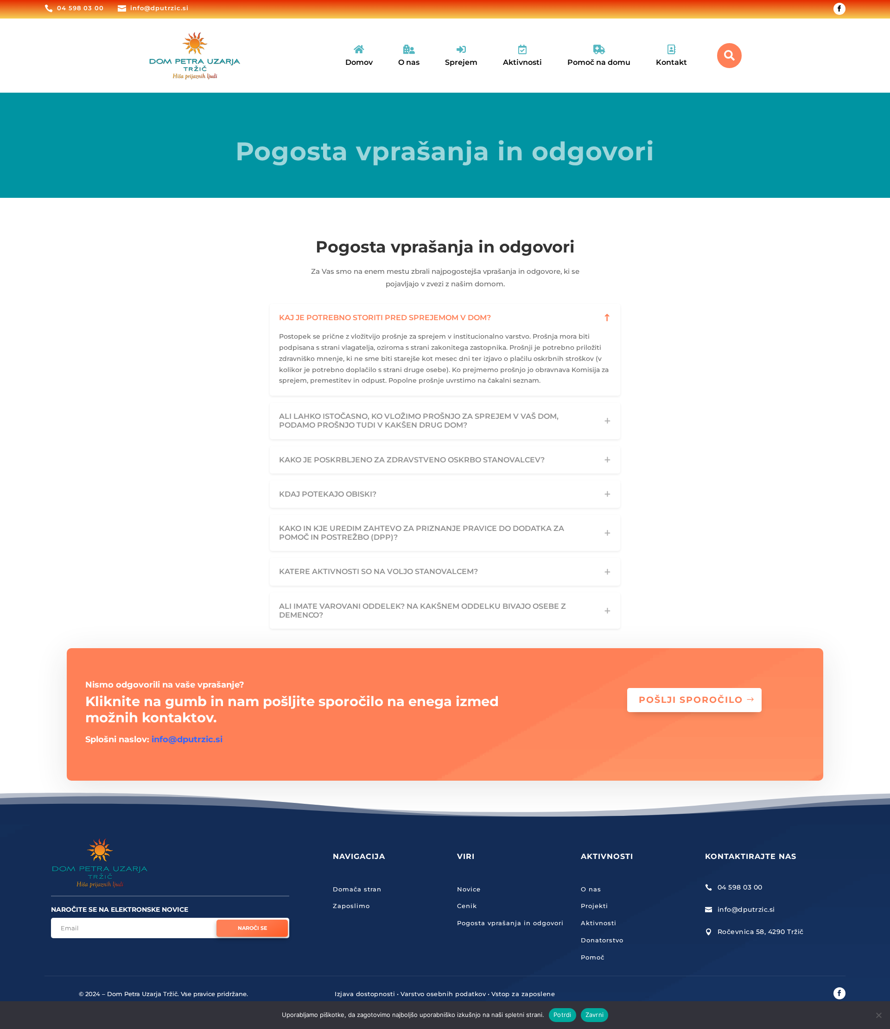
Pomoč (592, 957)
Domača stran (357, 889)
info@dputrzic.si (185, 739)
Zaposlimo (351, 905)
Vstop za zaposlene (523, 993)
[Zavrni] (878, 1015)
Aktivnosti (599, 923)
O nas (591, 889)
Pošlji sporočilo (691, 699)
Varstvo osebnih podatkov (443, 993)
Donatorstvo (602, 940)
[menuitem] (359, 56)
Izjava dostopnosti (365, 993)
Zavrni (594, 1014)
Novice (469, 889)
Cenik (467, 905)
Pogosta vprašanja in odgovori (510, 923)
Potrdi (562, 1014)
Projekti (594, 905)
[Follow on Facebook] (839, 9)
